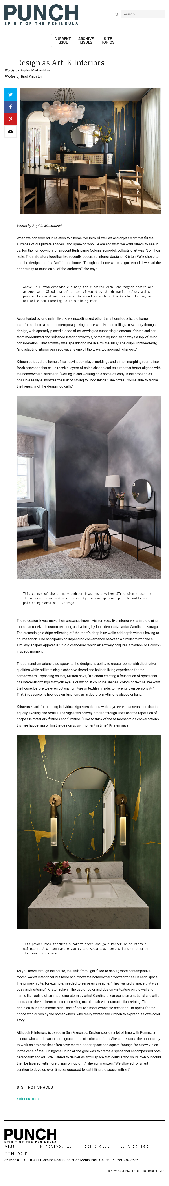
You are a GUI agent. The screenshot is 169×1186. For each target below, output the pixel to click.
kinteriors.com (28, 1099)
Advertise (134, 1146)
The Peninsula (52, 1146)
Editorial (96, 1146)
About (12, 1146)
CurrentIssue (63, 40)
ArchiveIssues (86, 40)
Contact (15, 1154)
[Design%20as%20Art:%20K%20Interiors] (10, 131)
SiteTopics (108, 40)
